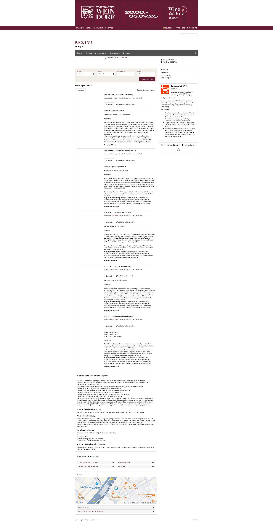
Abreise (99, 71)
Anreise (79, 71)
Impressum (194, 520)
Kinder (139, 71)
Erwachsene (121, 71)
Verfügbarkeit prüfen (147, 79)
